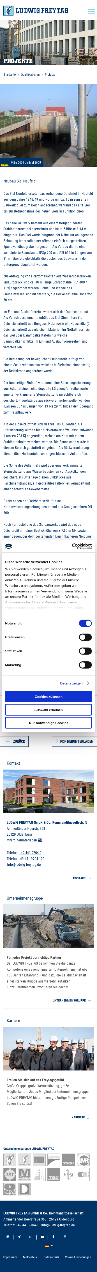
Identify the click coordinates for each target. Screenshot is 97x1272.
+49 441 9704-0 (30, 853)
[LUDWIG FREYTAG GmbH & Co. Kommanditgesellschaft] (35, 11)
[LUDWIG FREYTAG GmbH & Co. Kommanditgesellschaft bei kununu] (30, 1237)
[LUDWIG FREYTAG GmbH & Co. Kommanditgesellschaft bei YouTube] (42, 1237)
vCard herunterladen (22, 840)
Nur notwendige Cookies (48, 723)
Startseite (10, 74)
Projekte (50, 74)
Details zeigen (71, 683)
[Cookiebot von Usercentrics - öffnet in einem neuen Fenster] (72, 546)
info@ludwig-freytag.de (24, 864)
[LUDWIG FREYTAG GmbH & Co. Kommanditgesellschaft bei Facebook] (53, 1237)
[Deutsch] (49, 1245)
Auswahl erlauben (48, 710)
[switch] (85, 637)
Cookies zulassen (48, 697)
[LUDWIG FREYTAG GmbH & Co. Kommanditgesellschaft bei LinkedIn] (8, 1237)
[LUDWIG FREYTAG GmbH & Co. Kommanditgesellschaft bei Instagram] (65, 1237)
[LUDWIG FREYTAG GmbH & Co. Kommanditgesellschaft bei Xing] (19, 1237)
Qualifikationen (30, 74)
